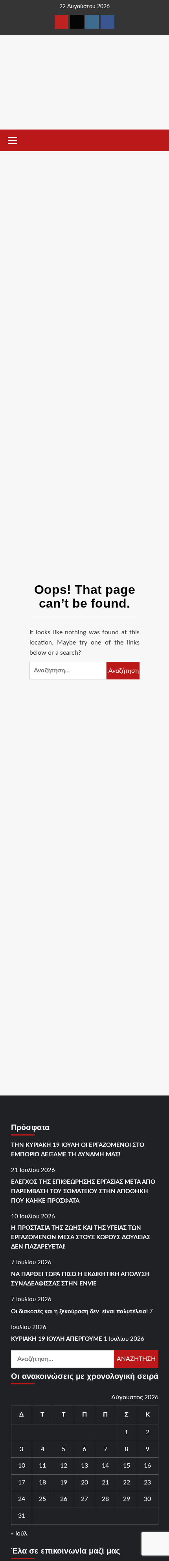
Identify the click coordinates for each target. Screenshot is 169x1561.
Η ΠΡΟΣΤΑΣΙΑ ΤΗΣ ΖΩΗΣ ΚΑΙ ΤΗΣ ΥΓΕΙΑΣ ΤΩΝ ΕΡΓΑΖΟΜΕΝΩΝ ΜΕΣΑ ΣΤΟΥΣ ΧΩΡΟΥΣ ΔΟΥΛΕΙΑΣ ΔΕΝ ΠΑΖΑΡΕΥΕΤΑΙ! (80, 1237)
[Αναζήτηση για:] (68, 670)
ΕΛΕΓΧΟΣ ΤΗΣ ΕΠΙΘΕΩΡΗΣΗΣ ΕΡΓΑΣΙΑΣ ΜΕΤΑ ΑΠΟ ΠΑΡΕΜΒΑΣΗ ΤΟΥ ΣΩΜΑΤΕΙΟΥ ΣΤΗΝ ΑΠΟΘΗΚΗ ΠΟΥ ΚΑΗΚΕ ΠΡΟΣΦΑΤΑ (83, 1191)
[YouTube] (61, 22)
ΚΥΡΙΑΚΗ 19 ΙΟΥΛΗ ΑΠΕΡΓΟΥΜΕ (56, 1339)
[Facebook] (107, 22)
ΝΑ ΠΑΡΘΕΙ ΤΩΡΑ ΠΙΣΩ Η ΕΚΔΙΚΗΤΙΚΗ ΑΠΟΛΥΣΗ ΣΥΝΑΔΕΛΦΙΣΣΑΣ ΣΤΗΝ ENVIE (80, 1279)
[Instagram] (92, 22)
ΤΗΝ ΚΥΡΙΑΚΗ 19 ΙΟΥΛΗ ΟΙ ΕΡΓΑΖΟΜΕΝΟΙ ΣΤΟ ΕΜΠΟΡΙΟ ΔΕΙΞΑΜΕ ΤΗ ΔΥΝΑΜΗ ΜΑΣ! (77, 1150)
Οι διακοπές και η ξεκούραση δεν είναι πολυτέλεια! (79, 1312)
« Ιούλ (19, 1533)
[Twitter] (77, 22)
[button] (16, 139)
